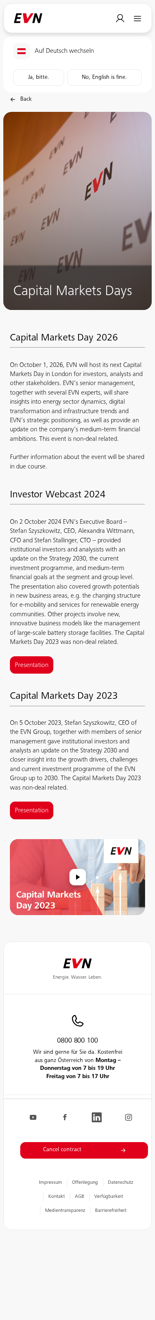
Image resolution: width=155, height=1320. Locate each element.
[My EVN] (120, 18)
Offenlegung (85, 1182)
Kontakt (56, 1196)
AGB (79, 1196)
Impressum (50, 1182)
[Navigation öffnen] (137, 18)
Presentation (31, 810)
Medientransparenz (65, 1210)
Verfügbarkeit (108, 1196)
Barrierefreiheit (110, 1210)
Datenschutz (120, 1182)
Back (26, 99)
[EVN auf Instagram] (129, 1117)
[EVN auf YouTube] (33, 1117)
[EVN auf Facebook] (65, 1117)
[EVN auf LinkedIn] (97, 1117)
